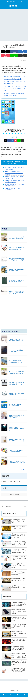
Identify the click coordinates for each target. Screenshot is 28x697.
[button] (22, 55)
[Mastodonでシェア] (11, 504)
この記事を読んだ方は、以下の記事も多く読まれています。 (13, 162)
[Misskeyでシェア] (23, 504)
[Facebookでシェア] (9, 140)
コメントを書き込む (14, 494)
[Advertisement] (14, 26)
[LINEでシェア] (19, 140)
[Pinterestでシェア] (8, 513)
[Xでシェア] (5, 140)
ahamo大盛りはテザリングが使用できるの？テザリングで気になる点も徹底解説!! (14, 173)
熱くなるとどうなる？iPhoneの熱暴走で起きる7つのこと (14, 177)
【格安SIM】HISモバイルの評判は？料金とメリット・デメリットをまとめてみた (15, 88)
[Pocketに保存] (15, 140)
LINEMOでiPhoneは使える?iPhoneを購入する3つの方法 (14, 185)
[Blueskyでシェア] (17, 504)
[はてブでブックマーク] (12, 140)
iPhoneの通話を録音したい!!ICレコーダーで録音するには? (14, 181)
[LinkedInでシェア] (14, 513)
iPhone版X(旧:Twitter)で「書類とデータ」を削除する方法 (14, 189)
